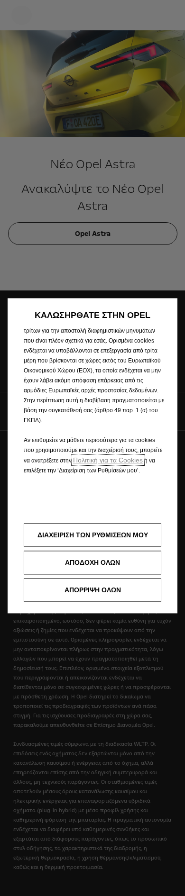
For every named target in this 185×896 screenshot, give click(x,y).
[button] (92, 535)
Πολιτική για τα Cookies (108, 460)
